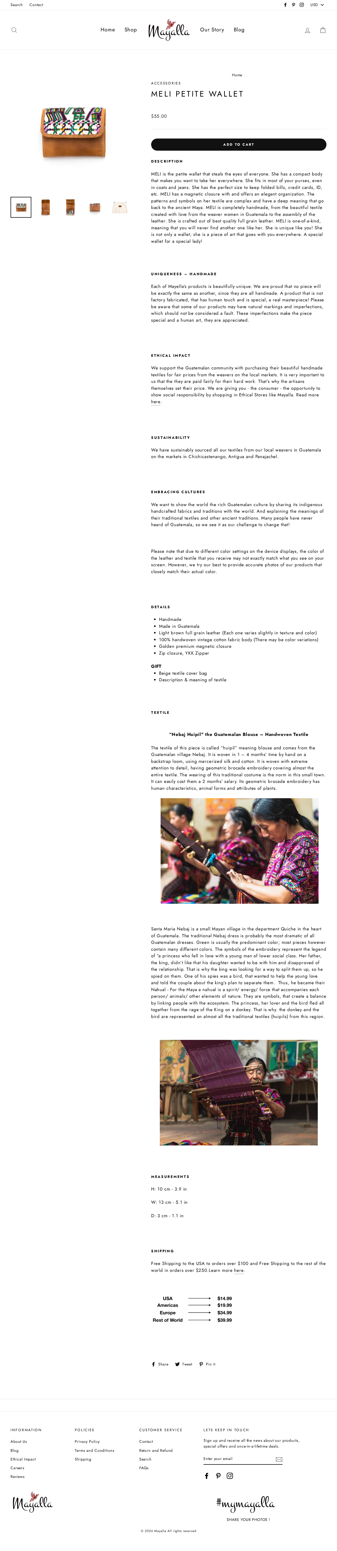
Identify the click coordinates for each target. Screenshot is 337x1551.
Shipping (83, 1459)
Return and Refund (156, 1450)
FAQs (144, 1468)
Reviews (18, 1476)
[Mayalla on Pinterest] (218, 1476)
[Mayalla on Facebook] (207, 1476)
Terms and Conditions (94, 1450)
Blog (239, 30)
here (156, 401)
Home (108, 30)
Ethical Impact (23, 1459)
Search (17, 4)
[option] (72, 131)
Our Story (212, 30)
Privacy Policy (87, 1441)
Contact (36, 4)
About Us (19, 1441)
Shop (131, 30)
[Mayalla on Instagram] (230, 1476)
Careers (17, 1468)
